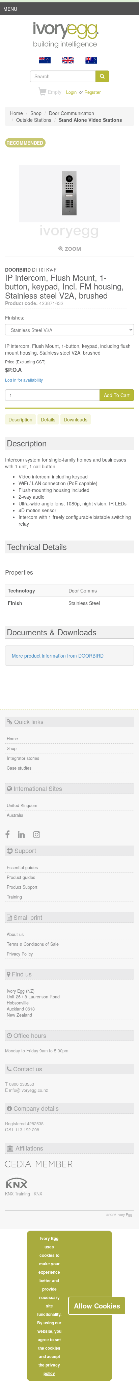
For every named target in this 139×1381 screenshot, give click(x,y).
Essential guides (22, 867)
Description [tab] (20, 419)
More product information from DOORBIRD (58, 655)
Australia (15, 815)
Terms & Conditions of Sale (33, 944)
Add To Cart (117, 395)
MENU (10, 10)
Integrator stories (23, 758)
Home (12, 739)
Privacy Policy (20, 954)
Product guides (21, 877)
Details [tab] (48, 419)
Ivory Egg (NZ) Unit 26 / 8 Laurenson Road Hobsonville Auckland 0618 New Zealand (33, 1003)
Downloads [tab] (75, 419)
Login (71, 92)
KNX (38, 1194)
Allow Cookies (97, 1305)
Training (14, 897)
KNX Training (18, 1194)
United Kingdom (22, 805)
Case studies (19, 768)
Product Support (22, 887)
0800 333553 (21, 1084)
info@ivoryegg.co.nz (28, 1090)
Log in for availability (24, 380)
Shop (12, 748)
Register (92, 92)
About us (15, 934)
